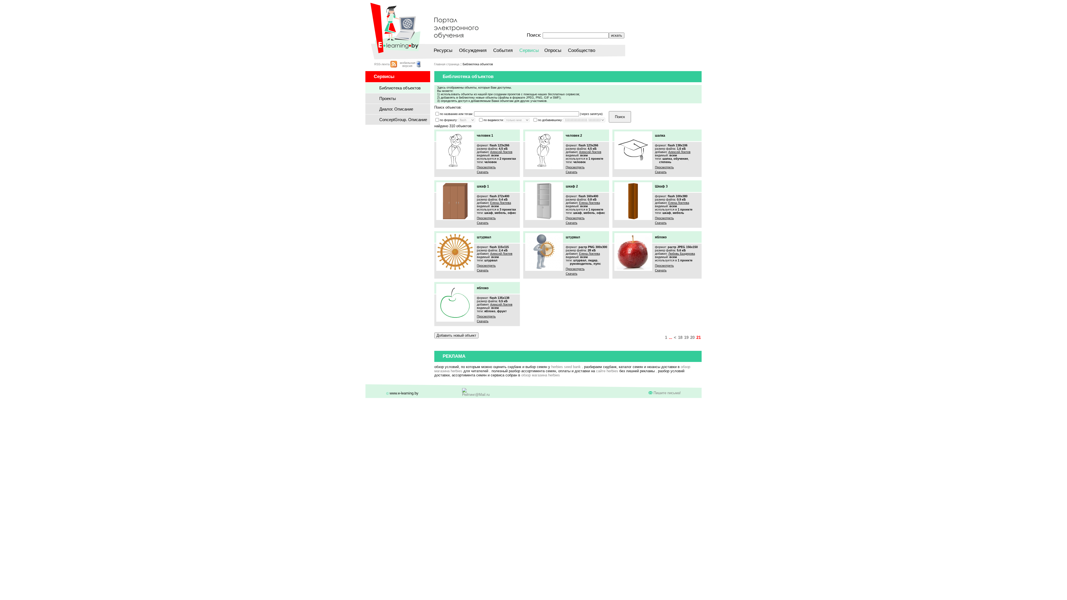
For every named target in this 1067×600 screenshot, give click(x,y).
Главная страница (446, 64)
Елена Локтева (500, 202)
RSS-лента (382, 64)
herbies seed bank (566, 367)
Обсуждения (473, 50)
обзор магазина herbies (540, 375)
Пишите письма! (667, 393)
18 (680, 337)
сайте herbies (607, 371)
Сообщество (581, 50)
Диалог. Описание (396, 109)
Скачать (482, 172)
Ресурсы (443, 50)
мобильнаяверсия (407, 64)
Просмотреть (486, 167)
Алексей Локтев (501, 152)
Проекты (387, 98)
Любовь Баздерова (681, 253)
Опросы (552, 50)
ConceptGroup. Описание (403, 119)
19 (686, 337)
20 (692, 337)
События (503, 50)
